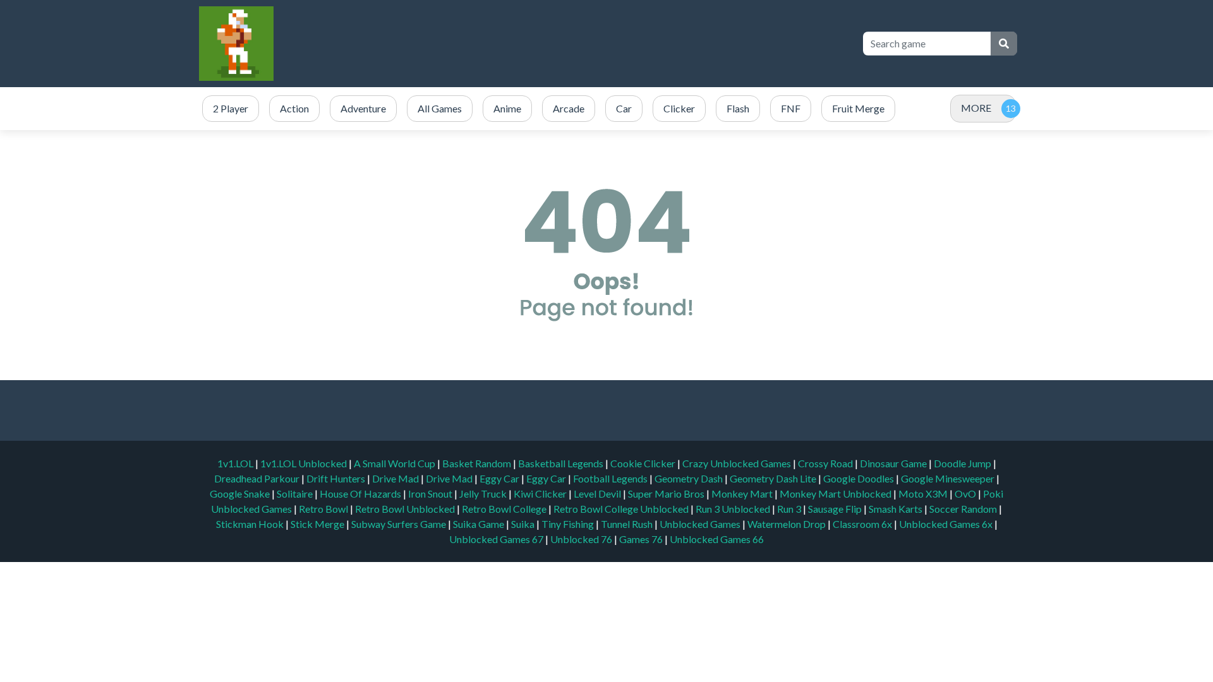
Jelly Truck (484, 494)
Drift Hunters (336, 478)
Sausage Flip (836, 509)
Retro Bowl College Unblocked (622, 509)
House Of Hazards (361, 494)
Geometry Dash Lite (774, 478)
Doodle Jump (963, 463)
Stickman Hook (251, 524)
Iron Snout (431, 494)
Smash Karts (896, 509)
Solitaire (296, 494)
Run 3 (790, 509)
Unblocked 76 (581, 539)
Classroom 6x (862, 524)
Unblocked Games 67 (496, 539)
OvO (966, 494)
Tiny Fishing (568, 524)
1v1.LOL (236, 463)
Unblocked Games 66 (717, 539)
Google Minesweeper (948, 478)
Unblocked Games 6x (946, 524)
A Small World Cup (395, 463)
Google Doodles (859, 478)
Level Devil (598, 494)
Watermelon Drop (787, 524)
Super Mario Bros (667, 494)
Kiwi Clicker (541, 494)
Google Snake (241, 494)
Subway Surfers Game (399, 524)
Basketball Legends (561, 463)
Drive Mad (396, 478)
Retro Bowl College (505, 509)
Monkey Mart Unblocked (836, 494)
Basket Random (477, 463)
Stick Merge (318, 524)
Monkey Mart (743, 494)
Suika (523, 524)
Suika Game (479, 524)
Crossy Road (826, 463)
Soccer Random (964, 509)
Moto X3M (924, 494)
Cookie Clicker (643, 463)
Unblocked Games (701, 524)
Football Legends (611, 478)
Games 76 (641, 539)
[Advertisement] (620, 43)
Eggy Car (500, 478)
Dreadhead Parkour (257, 478)
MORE (976, 108)
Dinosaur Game (894, 463)
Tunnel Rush (628, 524)
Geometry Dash (690, 478)
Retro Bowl (324, 509)
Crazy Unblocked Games (737, 463)
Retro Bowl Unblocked (406, 509)
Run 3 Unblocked (734, 509)
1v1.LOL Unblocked (304, 463)
